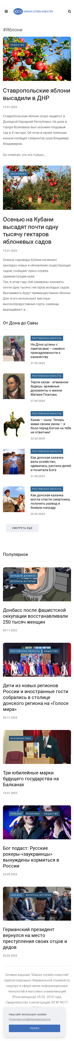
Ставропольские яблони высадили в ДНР (36, 94)
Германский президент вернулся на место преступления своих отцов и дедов (35, 938)
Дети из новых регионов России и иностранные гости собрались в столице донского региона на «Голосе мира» (35, 697)
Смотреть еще (22, 528)
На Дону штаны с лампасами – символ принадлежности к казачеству (48, 350)
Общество (17, 45)
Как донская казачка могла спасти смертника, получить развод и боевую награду (50, 501)
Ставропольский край (44, 45)
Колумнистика (20, 738)
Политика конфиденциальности (30, 1019)
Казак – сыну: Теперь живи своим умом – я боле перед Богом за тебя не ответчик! (51, 426)
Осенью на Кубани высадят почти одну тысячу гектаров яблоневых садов (30, 230)
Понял (34, 1028)
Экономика (18, 174)
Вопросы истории (23, 581)
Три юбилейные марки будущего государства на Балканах (31, 778)
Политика (33, 814)
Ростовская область (47, 338)
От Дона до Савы (20, 322)
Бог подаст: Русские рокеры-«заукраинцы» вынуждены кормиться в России (31, 857)
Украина (16, 814)
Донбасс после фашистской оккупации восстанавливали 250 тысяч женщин (35, 616)
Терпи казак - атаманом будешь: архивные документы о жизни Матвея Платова (49, 388)
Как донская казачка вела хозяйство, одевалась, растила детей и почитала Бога (51, 463)
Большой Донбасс (23, 576)
